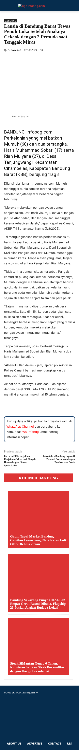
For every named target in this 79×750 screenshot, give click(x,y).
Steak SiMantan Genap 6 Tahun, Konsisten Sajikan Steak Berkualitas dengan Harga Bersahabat (37, 667)
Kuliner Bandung (38, 478)
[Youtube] (5, 728)
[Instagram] (5, 706)
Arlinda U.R (14, 50)
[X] (5, 717)
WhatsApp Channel (20, 426)
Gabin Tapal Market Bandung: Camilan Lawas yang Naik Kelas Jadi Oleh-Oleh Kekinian (38, 540)
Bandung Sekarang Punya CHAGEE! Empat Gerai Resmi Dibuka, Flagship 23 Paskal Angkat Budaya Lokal (38, 603)
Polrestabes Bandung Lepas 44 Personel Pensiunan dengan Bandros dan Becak (59, 459)
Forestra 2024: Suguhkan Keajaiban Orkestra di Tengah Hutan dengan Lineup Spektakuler (20, 461)
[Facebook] (5, 699)
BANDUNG (10, 21)
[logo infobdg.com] (31, 6)
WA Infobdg (30, 432)
